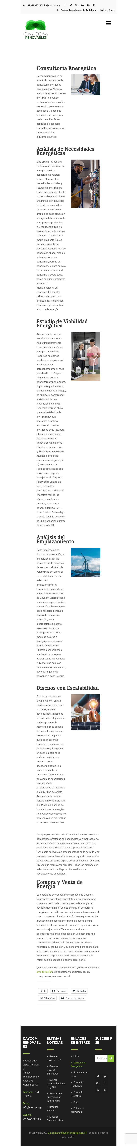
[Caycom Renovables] (35, 18)
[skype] (94, 5)
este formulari (44, 971)
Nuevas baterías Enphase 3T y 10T (56, 1083)
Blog (76, 1102)
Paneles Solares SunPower (52, 1070)
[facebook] (65, 5)
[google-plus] (77, 5)
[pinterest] (88, 5)
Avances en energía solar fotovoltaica (54, 1097)
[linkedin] (82, 5)
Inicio (76, 1056)
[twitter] (71, 5)
